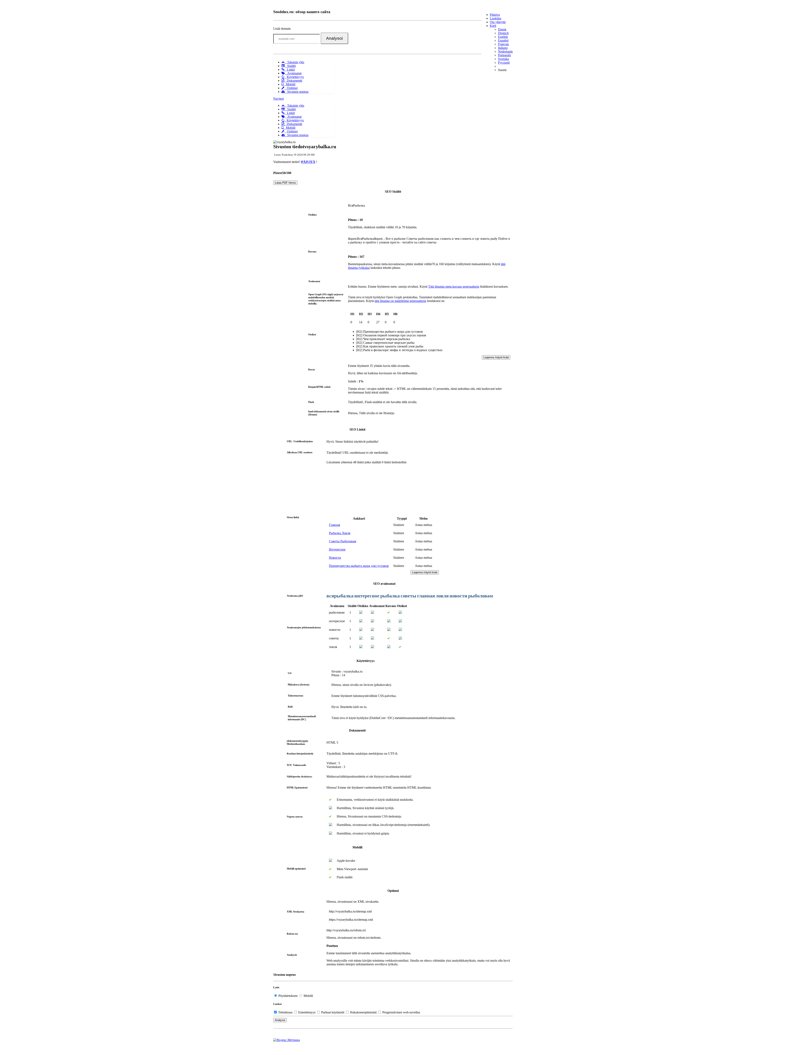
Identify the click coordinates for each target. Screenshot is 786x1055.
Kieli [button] (493, 25)
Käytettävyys (294, 77)
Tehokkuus (285, 1012)
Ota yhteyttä (498, 22)
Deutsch (503, 33)
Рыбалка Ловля (339, 533)
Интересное (337, 549)
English (503, 36)
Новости (335, 557)
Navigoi (278, 98)
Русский (504, 62)
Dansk (502, 29)
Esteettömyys (306, 1012)
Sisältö (290, 66)
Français (503, 44)
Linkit (290, 69)
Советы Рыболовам (342, 541)
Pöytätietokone (288, 995)
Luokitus (495, 18)
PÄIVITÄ (308, 162)
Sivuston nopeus (296, 91)
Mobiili (289, 84)
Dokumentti (293, 80)
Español (503, 40)
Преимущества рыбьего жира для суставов (359, 566)
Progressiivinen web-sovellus (401, 1012)
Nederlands (505, 51)
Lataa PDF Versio (285, 182)
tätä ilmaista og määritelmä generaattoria (400, 301)
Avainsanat (293, 73)
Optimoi (291, 88)
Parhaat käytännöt (332, 1012)
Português (504, 55)
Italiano (503, 48)
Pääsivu (495, 14)
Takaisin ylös (294, 62)
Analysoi (334, 38)
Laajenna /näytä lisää (496, 357)
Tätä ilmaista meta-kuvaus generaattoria (453, 286)
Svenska (503, 59)
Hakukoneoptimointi (363, 1012)
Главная (334, 525)
